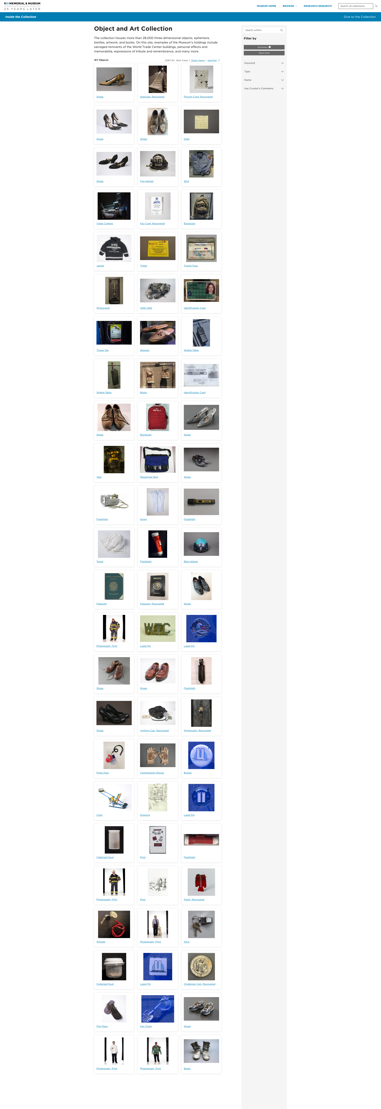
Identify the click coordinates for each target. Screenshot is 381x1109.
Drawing (145, 815)
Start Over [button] (264, 53)
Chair (99, 815)
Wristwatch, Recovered (197, 730)
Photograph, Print (106, 646)
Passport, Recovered (152, 603)
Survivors (263, 47)
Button (188, 772)
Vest (99, 477)
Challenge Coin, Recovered (199, 984)
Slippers (144, 350)
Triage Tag (102, 350)
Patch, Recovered (194, 899)
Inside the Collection (20, 17)
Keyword (249, 63)
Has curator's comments (258, 88)
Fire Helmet (146, 181)
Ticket (143, 265)
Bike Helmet (191, 561)
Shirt (186, 181)
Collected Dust (105, 857)
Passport (101, 603)
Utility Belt (146, 308)
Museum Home (266, 6)
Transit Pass (191, 265)
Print (143, 857)
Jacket (100, 265)
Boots (143, 392)
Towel (99, 561)
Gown (143, 519)
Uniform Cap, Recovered (154, 730)
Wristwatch (103, 308)
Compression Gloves (152, 772)
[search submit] (281, 30)
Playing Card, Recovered (198, 96)
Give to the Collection (360, 17)
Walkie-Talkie (191, 350)
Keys (186, 941)
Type (247, 71)
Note (186, 139)
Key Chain (146, 1026)
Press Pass (102, 772)
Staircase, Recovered (152, 96)
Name (247, 80)
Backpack (189, 223)
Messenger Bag (149, 477)
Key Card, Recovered (152, 223)
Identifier (212, 60)
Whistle (100, 941)
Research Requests (318, 6)
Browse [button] (288, 6)
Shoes (99, 96)
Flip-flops (102, 1026)
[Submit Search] (376, 6)
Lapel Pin (145, 646)
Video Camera (104, 223)
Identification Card (195, 308)
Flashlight (102, 519)
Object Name (198, 60)
